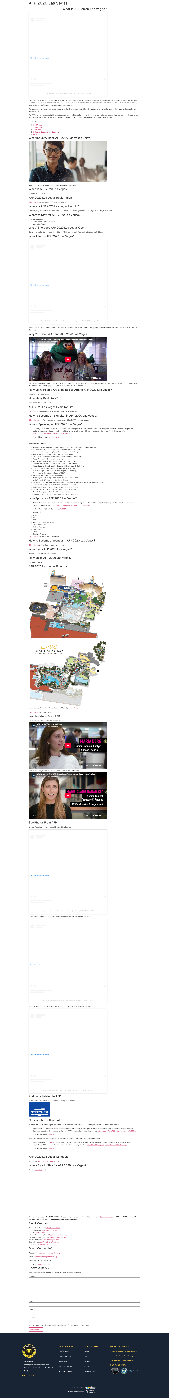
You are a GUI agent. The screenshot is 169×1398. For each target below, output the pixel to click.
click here (78, 494)
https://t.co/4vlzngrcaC (95, 1145)
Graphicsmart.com (53, 1228)
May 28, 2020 (54, 1135)
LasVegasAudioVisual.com (58, 1235)
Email (31, 1309)
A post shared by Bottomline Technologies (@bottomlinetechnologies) (57, 321)
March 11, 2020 (60, 509)
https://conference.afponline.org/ (48, 1253)
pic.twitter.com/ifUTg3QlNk (126, 1131)
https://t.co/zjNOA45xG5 (61, 505)
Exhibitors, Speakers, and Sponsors (46, 132)
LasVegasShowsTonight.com (50, 1242)
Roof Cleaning (128, 1356)
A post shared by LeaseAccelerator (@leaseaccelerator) (58, 1000)
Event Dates (37, 127)
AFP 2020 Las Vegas (42, 1264)
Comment (33, 1276)
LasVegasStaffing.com (49, 1230)
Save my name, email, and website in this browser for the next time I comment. (60, 1325)
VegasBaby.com (43, 1244)
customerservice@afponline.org (45, 1257)
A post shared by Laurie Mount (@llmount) (57, 93)
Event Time (37, 130)
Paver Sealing (115, 1360)
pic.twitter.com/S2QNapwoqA (116, 1145)
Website (32, 1317)
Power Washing (127, 1360)
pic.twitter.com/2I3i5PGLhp (81, 505)
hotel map (38, 1170)
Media (35, 134)
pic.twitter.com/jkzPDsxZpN (59, 433)
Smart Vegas (73, 708)
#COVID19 (50, 1142)
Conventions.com (106, 1217)
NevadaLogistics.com (58, 1237)
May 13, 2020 (54, 437)
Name (31, 1301)
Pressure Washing (117, 1351)
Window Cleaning (131, 1351)
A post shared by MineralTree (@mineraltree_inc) (57, 911)
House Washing (116, 1356)
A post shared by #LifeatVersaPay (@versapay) (58, 1090)
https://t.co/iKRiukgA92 (106, 1131)
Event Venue (37, 125)
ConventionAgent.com (50, 1240)
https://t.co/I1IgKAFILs (41, 433)
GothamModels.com (42, 1233)
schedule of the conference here (50, 1161)
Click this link (34, 202)
